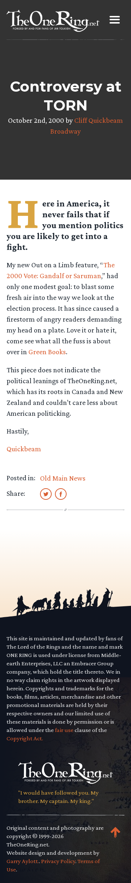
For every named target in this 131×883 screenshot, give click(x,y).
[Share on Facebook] (61, 493)
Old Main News (63, 478)
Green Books (47, 352)
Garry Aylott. (23, 861)
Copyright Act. (25, 738)
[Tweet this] (46, 493)
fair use (64, 730)
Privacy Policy (58, 861)
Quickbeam (24, 449)
